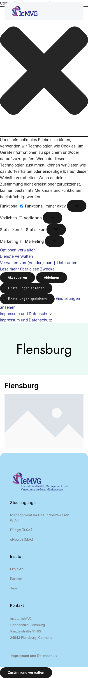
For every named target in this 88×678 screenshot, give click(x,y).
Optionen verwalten (18, 250)
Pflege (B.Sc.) (21, 530)
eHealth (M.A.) (21, 539)
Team (14, 588)
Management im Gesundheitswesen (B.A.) (39, 517)
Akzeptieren (17, 277)
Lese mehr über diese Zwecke (27, 269)
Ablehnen (51, 277)
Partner (16, 579)
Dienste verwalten (16, 256)
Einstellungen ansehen (26, 288)
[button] (44, 71)
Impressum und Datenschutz (26, 313)
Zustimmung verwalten (26, 672)
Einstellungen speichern (27, 299)
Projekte (16, 569)
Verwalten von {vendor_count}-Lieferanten (38, 263)
